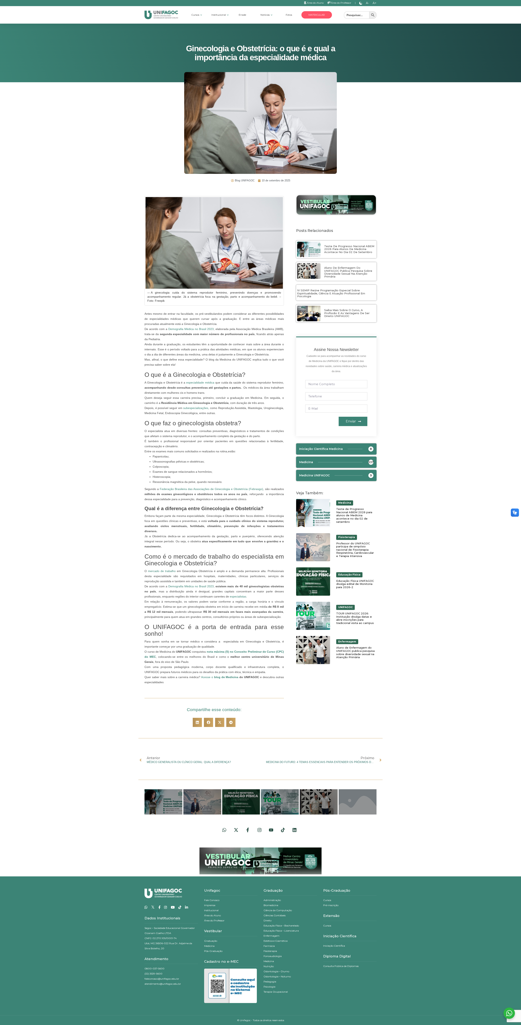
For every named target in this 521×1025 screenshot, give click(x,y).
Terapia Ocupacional (276, 991)
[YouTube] (173, 907)
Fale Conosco (211, 900)
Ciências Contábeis (275, 915)
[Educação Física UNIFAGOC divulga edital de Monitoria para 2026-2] (241, 802)
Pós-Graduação (213, 951)
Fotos (289, 14)
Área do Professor (340, 2)
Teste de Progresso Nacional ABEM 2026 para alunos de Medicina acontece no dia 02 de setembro (349, 249)
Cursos (195, 14)
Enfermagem (347, 641)
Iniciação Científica (334, 945)
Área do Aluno (315, 2)
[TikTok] (179, 907)
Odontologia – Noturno (277, 976)
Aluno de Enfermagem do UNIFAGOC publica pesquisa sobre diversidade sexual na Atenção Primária (348, 272)
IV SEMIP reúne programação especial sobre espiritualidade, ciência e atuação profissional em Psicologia (331, 293)
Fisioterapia (346, 537)
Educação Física (349, 574)
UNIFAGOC (345, 607)
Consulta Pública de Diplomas (341, 966)
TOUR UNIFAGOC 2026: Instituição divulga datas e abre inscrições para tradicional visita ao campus (355, 618)
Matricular (317, 14)
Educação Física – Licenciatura (281, 930)
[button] (197, 722)
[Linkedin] (186, 907)
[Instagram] (165, 907)
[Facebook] (159, 907)
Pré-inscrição (330, 905)
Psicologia (269, 986)
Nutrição (269, 966)
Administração (272, 900)
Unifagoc (245, 1020)
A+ (375, 3)
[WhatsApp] (146, 907)
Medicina (344, 502)
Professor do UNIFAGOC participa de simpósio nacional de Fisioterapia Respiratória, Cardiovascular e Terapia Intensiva (355, 550)
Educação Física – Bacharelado (281, 925)
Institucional (219, 14)
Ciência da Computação (278, 910)
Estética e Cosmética (276, 940)
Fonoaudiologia (273, 956)
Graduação (210, 940)
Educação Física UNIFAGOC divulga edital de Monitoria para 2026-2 (355, 584)
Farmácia (269, 945)
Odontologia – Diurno (276, 971)
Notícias (265, 14)
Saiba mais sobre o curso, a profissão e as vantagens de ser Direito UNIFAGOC (347, 313)
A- (367, 3)
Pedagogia (270, 981)
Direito (267, 920)
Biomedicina (271, 905)
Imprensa (209, 905)
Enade (242, 14)
